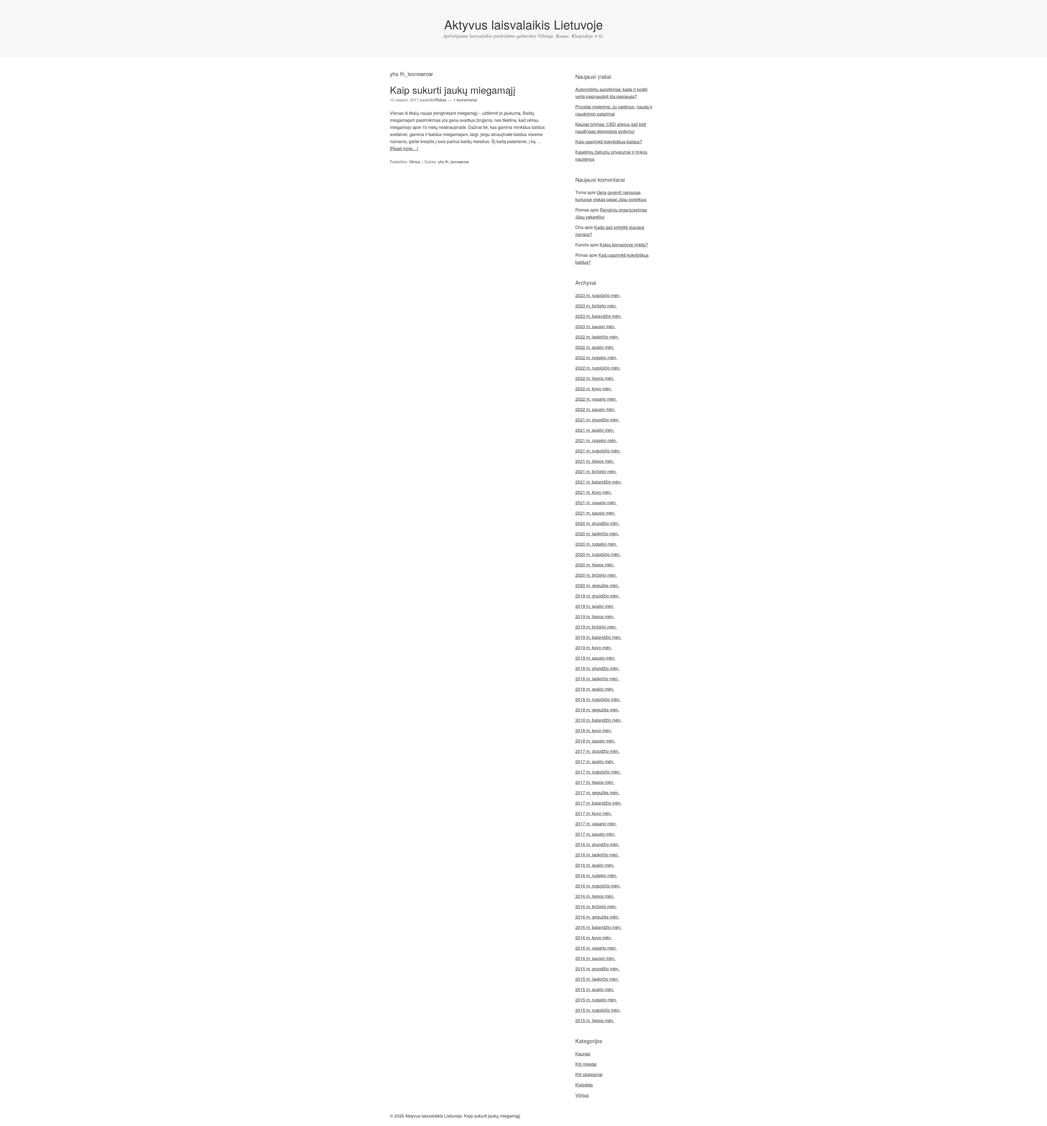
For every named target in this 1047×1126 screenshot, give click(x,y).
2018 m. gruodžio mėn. (597, 668)
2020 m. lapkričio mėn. (597, 533)
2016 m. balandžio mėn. (598, 927)
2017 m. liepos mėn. (594, 782)
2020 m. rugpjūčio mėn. (598, 554)
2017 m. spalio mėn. (594, 761)
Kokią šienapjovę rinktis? (624, 244)
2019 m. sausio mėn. (595, 658)
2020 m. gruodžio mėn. (597, 523)
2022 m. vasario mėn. (596, 399)
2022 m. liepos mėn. (594, 378)
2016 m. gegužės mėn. (597, 917)
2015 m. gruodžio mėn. (597, 968)
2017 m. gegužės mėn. (597, 792)
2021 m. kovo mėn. (593, 492)
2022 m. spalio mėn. (594, 347)
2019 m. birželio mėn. (596, 627)
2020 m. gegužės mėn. (597, 585)
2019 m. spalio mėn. (594, 606)
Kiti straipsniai (589, 1074)
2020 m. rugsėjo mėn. (596, 544)
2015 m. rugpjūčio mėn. (598, 1010)
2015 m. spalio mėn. (594, 989)
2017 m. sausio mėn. (595, 834)
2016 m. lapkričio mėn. (597, 855)
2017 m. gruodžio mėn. (597, 751)
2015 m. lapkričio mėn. (597, 979)
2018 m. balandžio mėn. (598, 720)
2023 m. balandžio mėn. (598, 316)
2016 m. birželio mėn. (596, 906)
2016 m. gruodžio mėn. (597, 844)
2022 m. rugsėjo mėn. (596, 357)
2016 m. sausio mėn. (595, 958)
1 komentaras (465, 99)
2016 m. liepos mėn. (594, 896)
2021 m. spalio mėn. (594, 430)
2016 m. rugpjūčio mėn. (598, 886)
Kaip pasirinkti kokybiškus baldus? (608, 141)
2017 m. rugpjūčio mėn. (598, 772)
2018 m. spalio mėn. (594, 689)
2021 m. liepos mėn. (594, 461)
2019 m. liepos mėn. (594, 616)
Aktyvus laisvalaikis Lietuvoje (523, 24)
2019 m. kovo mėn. (593, 647)
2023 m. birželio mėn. (596, 306)
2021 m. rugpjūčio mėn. (598, 451)
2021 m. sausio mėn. (595, 513)
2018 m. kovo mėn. (593, 730)
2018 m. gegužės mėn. (597, 710)
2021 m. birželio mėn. (596, 471)
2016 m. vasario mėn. (596, 948)
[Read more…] (404, 148)
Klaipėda (584, 1085)
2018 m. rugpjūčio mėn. (598, 699)
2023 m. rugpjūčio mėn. (598, 295)
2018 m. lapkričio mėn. (597, 678)
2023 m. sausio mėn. (595, 326)
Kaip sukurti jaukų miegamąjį (453, 89)
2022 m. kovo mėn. (593, 388)
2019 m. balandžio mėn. (598, 637)
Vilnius (414, 161)
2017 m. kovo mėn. (593, 813)
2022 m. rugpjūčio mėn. (598, 368)
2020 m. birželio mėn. (596, 575)
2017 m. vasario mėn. (596, 823)
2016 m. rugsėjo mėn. (596, 875)
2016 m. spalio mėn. (594, 865)
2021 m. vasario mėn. (596, 502)
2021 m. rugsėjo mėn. (596, 440)
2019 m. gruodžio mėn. (597, 596)
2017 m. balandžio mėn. (598, 803)
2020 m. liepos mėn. (594, 565)
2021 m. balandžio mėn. (598, 482)
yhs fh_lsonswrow (453, 161)
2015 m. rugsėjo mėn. (596, 1000)
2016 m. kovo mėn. (593, 937)
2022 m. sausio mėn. (595, 409)
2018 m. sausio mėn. (595, 741)
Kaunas (582, 1053)
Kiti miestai (586, 1064)
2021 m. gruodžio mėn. (597, 419)
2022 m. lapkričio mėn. (597, 337)
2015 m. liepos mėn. (594, 1020)
